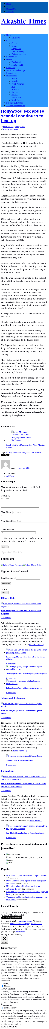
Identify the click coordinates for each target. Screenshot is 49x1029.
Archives (10, 11)
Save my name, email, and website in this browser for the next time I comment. (22, 540)
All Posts (10, 476)
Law (8, 40)
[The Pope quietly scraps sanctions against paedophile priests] (27, 669)
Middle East (16, 97)
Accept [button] (12, 931)
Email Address (8, 577)
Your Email (6, 520)
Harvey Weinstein (13, 452)
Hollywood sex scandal (31, 452)
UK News (15, 37)
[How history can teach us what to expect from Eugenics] (24, 606)
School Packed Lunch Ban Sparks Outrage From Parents (25, 833)
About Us (10, 6)
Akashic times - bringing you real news (26, 923)
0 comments (6, 617)
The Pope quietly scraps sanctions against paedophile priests (26, 673)
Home (8, 3)
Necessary (8, 986)
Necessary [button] (5, 983)
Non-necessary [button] (7, 1005)
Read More (20, 931)
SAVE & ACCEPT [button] (9, 1026)
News (8, 35)
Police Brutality (17, 51)
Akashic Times (23, 21)
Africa (14, 78)
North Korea (16, 100)
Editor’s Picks (8, 598)
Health (9, 59)
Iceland (14, 94)
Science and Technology (13, 698)
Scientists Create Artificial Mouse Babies (19, 760)
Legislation (16, 48)
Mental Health (17, 64)
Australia (15, 89)
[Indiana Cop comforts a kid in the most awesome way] (27, 683)
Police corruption (18, 54)
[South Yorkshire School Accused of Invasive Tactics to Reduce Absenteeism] (24, 779)
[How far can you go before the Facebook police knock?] (24, 706)
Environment (11, 56)
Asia (13, 86)
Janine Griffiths (24, 468)
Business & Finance (14, 102)
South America (17, 83)
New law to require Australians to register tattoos (26, 875)
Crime (14, 45)
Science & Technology (15, 70)
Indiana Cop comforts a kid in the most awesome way (24, 688)
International (11, 75)
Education (10, 67)
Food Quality (16, 62)
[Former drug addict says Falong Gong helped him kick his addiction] (27, 652)
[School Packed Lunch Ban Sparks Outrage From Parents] (27, 828)
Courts (14, 43)
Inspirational (11, 73)
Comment (5, 495)
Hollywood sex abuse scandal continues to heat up (22, 116)
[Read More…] (36, 644)
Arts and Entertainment (15, 105)
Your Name (6, 512)
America (15, 81)
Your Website (7, 529)
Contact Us (11, 8)
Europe (14, 91)
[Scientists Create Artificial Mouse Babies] (24, 755)
